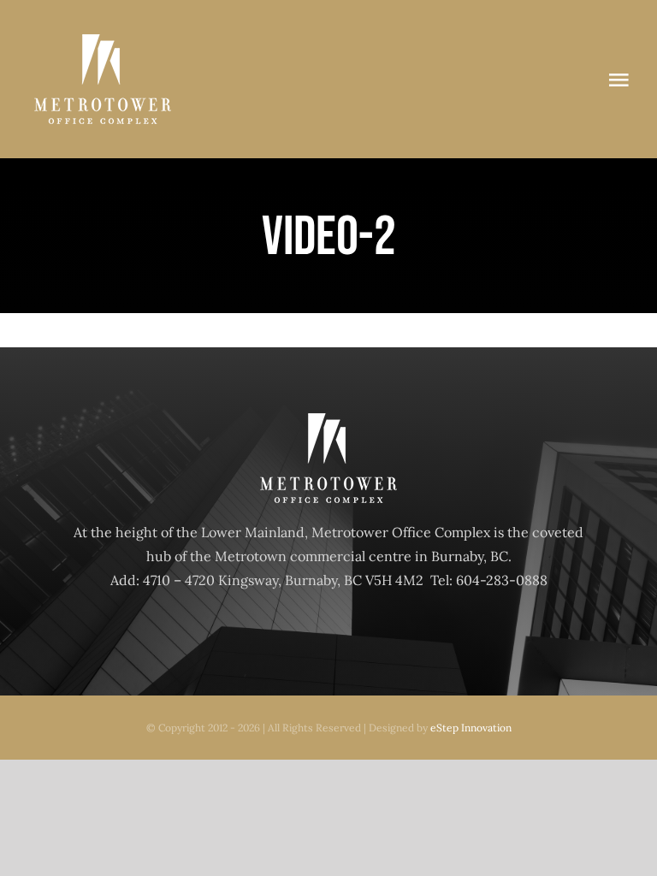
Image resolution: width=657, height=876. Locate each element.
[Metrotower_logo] (102, 41)
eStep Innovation (471, 727)
